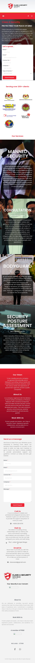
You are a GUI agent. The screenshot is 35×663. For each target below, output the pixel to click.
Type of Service (7, 71)
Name (4, 49)
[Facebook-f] (28, 16)
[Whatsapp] (32, 16)
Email (4, 54)
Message (6, 489)
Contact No (6, 60)
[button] (3, 15)
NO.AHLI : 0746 (17, 643)
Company (6, 65)
